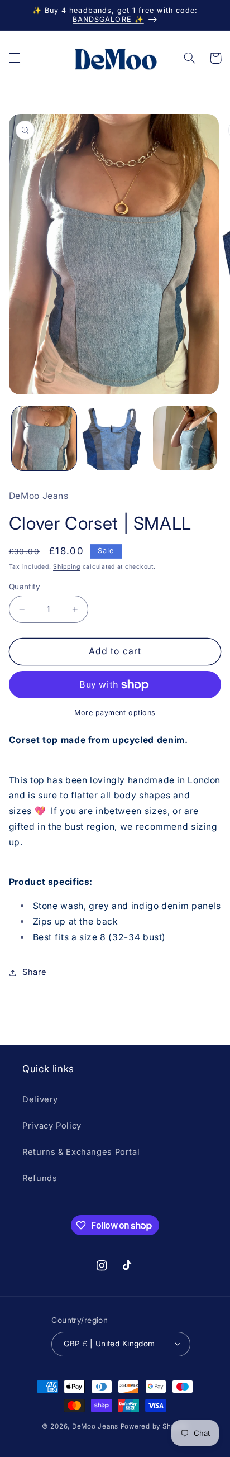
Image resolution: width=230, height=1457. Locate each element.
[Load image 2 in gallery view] (114, 438)
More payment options (115, 712)
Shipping (66, 566)
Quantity (24, 586)
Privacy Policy (52, 1126)
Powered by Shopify (154, 1426)
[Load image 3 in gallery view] (185, 438)
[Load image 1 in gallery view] (44, 438)
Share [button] (34, 972)
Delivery (40, 1099)
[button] (14, 58)
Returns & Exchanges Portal (81, 1152)
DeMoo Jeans (95, 1426)
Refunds (39, 1178)
